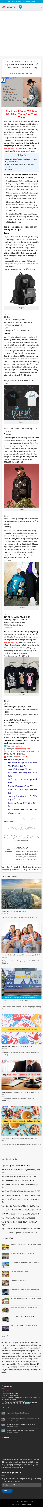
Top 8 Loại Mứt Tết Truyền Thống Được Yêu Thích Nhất (21, 1229)
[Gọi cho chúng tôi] (14, 1402)
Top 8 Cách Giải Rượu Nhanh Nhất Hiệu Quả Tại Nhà (20, 1206)
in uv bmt (32, 1369)
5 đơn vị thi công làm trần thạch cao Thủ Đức (22, 1253)
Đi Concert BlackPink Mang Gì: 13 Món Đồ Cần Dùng (24, 1326)
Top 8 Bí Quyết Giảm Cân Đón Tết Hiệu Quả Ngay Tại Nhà (20, 1200)
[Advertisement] (21, 33)
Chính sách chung (22, 1501)
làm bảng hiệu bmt (19, 1465)
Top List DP (28, 1504)
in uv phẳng (27, 1359)
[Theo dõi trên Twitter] (9, 1402)
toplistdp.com (18, 746)
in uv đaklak (19, 1467)
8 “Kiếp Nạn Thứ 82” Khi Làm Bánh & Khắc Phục (23, 1307)
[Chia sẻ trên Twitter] (14, 828)
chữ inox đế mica (15, 1351)
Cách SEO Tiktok (15, 789)
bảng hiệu (34, 1462)
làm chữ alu (21, 1367)
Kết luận (8, 169)
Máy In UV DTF (19, 803)
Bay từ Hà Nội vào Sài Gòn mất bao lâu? (14, 911)
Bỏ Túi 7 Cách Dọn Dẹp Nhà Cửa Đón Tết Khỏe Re (19, 1233)
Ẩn (25, 155)
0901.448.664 (14, 1393)
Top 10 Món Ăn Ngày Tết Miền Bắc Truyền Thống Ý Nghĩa (19, 1223)
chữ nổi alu (30, 1367)
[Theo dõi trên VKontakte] (23, 1402)
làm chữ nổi (22, 1364)
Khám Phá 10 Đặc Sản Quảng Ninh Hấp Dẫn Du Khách (25, 1244)
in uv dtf (5, 1361)
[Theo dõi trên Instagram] (6, 1402)
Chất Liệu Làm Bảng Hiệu (20, 772)
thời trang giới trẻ (23, 840)
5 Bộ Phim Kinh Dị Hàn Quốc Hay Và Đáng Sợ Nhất (24, 1289)
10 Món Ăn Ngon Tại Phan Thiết (19, 1271)
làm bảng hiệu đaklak (20, 1369)
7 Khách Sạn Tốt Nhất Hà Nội (18, 1280)
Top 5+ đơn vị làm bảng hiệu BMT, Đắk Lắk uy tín (17, 1001)
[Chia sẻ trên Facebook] (10, 828)
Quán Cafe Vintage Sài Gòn (19, 769)
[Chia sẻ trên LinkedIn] (29, 828)
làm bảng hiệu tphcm (24, 1459)
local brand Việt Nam (24, 239)
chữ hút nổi (26, 1353)
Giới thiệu (11, 1501)
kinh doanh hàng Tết (23, 786)
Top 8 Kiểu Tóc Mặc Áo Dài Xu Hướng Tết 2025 (18, 1218)
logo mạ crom (23, 1356)
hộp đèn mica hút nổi (9, 1359)
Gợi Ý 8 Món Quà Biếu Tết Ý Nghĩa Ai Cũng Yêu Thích (20, 1214)
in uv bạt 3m (13, 1361)
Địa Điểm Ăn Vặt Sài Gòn (20, 762)
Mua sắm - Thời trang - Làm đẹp (18, 61)
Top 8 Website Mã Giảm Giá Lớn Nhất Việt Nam (17, 1046)
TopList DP (32, 1)
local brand (21, 838)
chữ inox (31, 1342)
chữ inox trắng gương (13, 1348)
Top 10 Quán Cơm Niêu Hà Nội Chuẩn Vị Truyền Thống (21, 1195)
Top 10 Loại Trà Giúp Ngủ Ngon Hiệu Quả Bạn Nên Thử (19, 1138)
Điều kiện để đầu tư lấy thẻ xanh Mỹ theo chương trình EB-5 (21, 955)
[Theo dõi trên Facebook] (3, 1402)
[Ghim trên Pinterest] (21, 828)
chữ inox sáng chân (29, 1351)
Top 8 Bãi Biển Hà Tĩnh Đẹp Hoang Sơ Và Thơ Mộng (24, 1262)
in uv (20, 1359)
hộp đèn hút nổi (35, 1356)
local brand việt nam (30, 838)
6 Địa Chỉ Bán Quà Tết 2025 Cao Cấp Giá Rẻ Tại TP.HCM (21, 1210)
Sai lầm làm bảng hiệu (18, 796)
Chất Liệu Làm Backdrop (20, 779)
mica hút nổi (16, 1353)
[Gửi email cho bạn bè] (18, 828)
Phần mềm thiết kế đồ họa (22, 809)
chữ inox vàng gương (23, 1345)
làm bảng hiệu (11, 1364)
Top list (33, 61)
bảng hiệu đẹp (11, 1367)
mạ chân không (11, 1356)
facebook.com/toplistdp (21, 749)
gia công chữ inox (8, 1342)
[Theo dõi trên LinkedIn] (20, 1402)
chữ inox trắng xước (29, 1348)
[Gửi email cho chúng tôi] (11, 1402)
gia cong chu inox (21, 1342)
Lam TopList (29, 73)
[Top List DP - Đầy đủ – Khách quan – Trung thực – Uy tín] (9, 7)
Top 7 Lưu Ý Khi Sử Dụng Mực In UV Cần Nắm (23, 1317)
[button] (20, 7)
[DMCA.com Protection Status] (31, 1402)
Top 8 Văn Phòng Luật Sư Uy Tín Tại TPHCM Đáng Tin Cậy (20, 1092)
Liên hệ (32, 1501)
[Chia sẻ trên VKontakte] (25, 828)
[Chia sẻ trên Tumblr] (33, 828)
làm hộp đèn (31, 1364)
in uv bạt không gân (26, 1361)
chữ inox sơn (10, 1345)
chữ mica (34, 1353)
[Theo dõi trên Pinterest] (17, 1402)
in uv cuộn (35, 1359)
